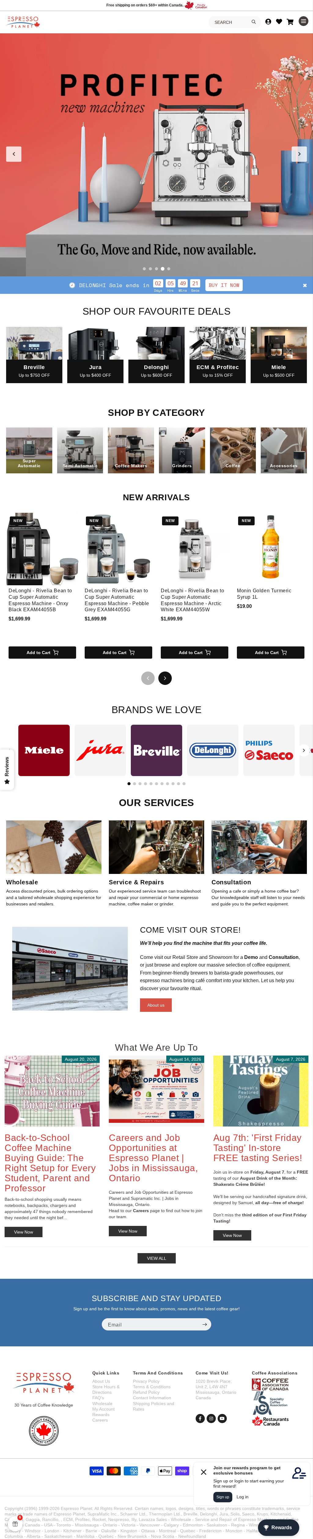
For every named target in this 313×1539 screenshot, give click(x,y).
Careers (100, 1420)
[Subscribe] (204, 1324)
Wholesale (102, 1403)
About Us (101, 1381)
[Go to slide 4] (162, 269)
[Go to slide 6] (156, 783)
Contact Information (152, 1397)
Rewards (100, 1414)
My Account (103, 1409)
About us (155, 1005)
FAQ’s (98, 1397)
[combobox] (235, 22)
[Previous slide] (13, 154)
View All (156, 1258)
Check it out (201, 285)
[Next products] (165, 678)
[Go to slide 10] (178, 783)
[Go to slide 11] (184, 783)
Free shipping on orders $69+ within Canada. (144, 5)
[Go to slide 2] (150, 268)
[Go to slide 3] (156, 268)
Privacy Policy (146, 1381)
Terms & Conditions (152, 1386)
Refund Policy (146, 1392)
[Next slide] (299, 154)
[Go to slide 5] (168, 268)
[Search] (253, 22)
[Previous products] (148, 678)
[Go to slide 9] (173, 783)
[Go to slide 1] (144, 268)
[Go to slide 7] (162, 783)
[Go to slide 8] (167, 783)
